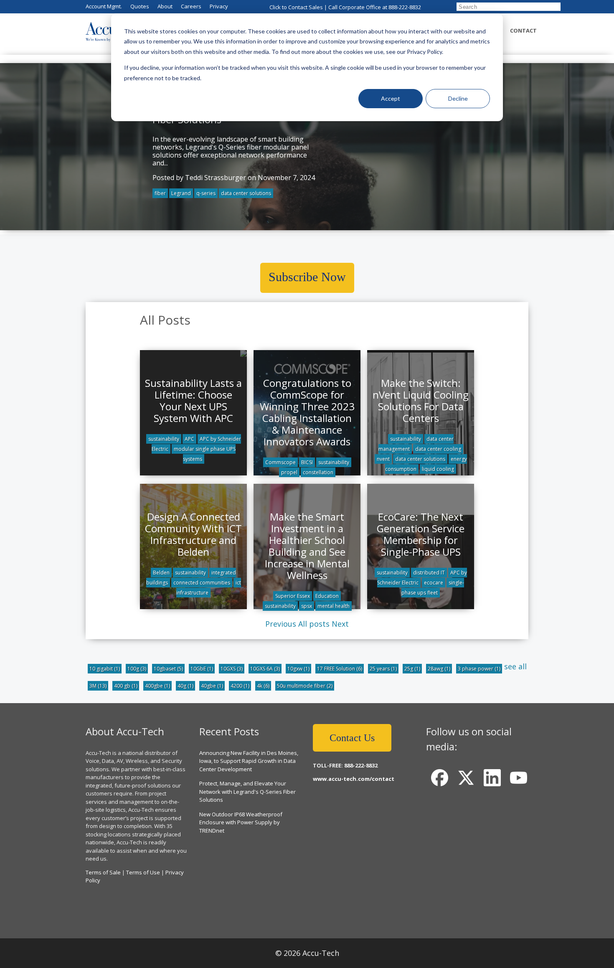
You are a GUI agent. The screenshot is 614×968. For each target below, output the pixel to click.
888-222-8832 (404, 7)
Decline (458, 98)
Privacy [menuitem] (219, 6)
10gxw (298, 668)
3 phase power (479, 668)
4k (263, 685)
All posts (314, 624)
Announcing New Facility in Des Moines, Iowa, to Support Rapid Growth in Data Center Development (248, 761)
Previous (280, 624)
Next (340, 624)
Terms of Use (143, 872)
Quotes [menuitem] (139, 6)
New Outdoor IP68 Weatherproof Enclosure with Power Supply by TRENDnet (240, 822)
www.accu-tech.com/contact (353, 779)
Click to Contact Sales (296, 7)
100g (136, 668)
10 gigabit (104, 668)
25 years (383, 668)
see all (515, 666)
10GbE (201, 668)
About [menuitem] (165, 6)
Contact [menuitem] (523, 30)
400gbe (157, 685)
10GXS (232, 668)
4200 (240, 685)
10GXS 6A (265, 668)
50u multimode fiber (304, 685)
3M (98, 685)
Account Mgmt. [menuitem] (104, 6)
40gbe (212, 685)
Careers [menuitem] (191, 6)
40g (185, 685)
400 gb (125, 685)
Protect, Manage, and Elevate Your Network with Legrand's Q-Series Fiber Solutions (247, 791)
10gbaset (168, 668)
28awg (439, 668)
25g (412, 668)
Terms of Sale (103, 872)
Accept (390, 98)
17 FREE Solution (339, 668)
